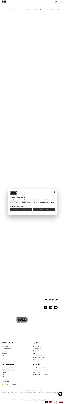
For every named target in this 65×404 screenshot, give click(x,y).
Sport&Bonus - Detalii (39, 368)
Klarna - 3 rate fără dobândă (40, 374)
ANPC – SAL (5, 376)
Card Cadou (36, 372)
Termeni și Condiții (7, 368)
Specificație (38, 68)
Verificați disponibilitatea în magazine (44, 74)
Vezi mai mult (32, 11)
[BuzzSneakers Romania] (4, 2)
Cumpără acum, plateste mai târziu (32, 8)
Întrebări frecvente (38, 346)
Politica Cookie (6, 372)
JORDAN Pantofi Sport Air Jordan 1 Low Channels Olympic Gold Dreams (32, 281)
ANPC (3, 374)
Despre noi (5, 346)
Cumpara (45, 56)
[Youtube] (56, 307)
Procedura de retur (38, 357)
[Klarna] (60, 402)
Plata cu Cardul (32, 6)
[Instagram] (50, 307)
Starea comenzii (37, 355)
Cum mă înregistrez (38, 351)
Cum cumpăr (37, 348)
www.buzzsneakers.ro (21, 400)
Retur (34, 353)
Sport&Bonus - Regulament (41, 370)
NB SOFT (36, 400)
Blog (3, 355)
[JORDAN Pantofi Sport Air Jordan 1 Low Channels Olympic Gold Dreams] (32, 250)
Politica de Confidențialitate (9, 370)
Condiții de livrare (38, 360)
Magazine (4, 353)
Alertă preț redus (59, 33)
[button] (36, 62)
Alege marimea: (37, 42)
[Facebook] (45, 307)
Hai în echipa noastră (7, 348)
